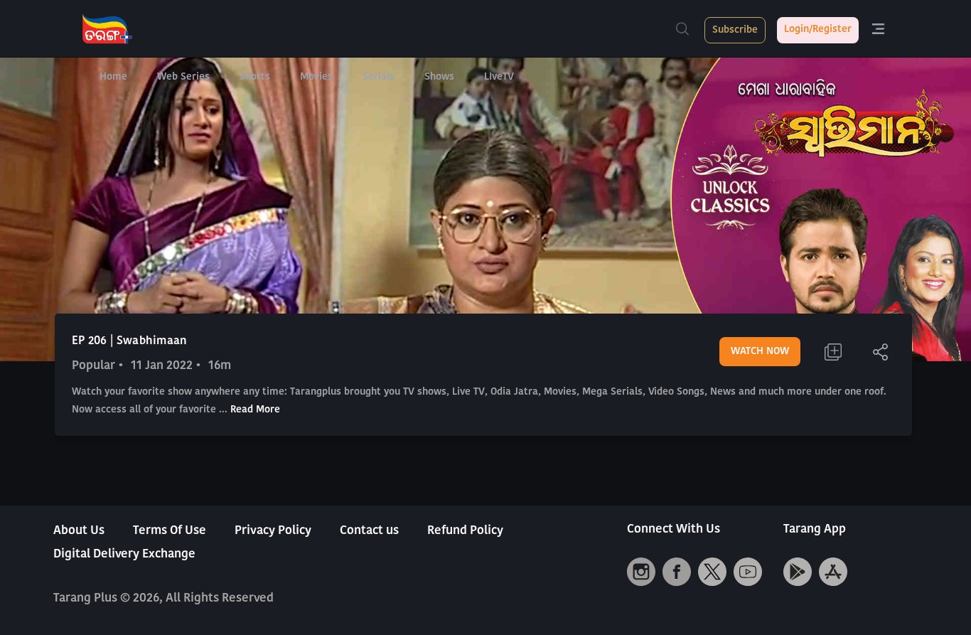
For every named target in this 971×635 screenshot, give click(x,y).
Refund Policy (465, 531)
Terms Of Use (169, 531)
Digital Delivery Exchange (124, 554)
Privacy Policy (273, 531)
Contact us (369, 531)
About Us (78, 531)
